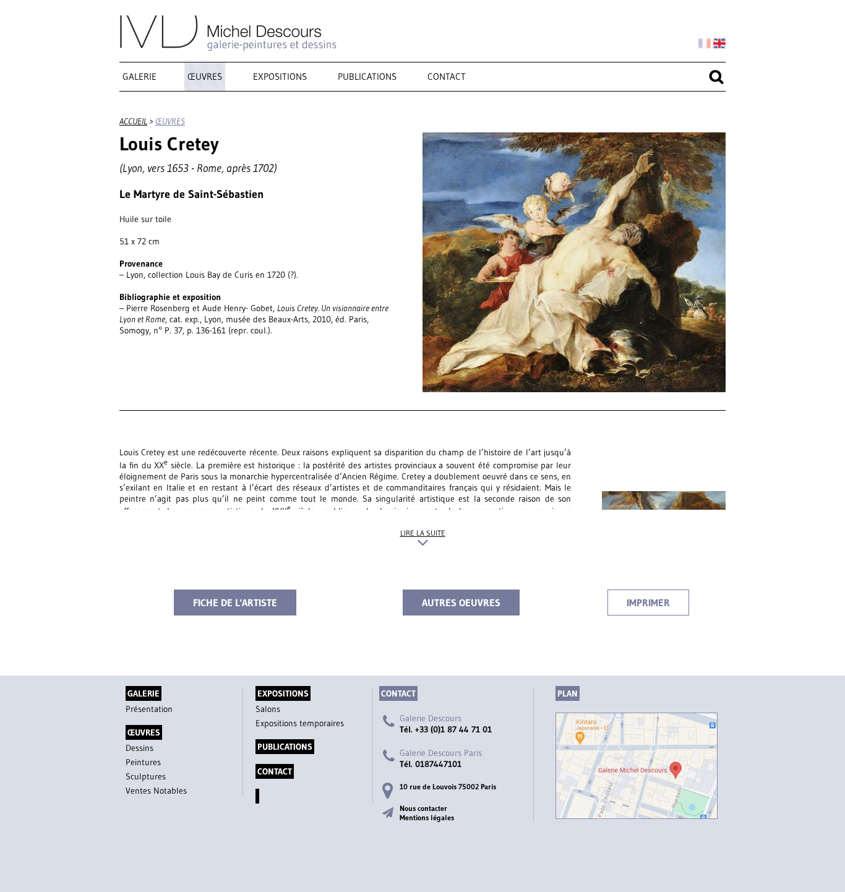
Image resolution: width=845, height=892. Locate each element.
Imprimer (648, 602)
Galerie (139, 76)
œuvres (204, 76)
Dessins (139, 747)
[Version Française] (704, 43)
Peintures (143, 762)
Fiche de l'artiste (235, 602)
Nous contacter (423, 808)
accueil (133, 121)
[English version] (719, 43)
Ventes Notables (156, 790)
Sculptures (146, 776)
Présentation (149, 708)
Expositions (280, 76)
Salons (267, 708)
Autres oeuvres (461, 602)
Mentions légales (427, 817)
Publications (367, 76)
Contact (446, 76)
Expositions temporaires (299, 723)
